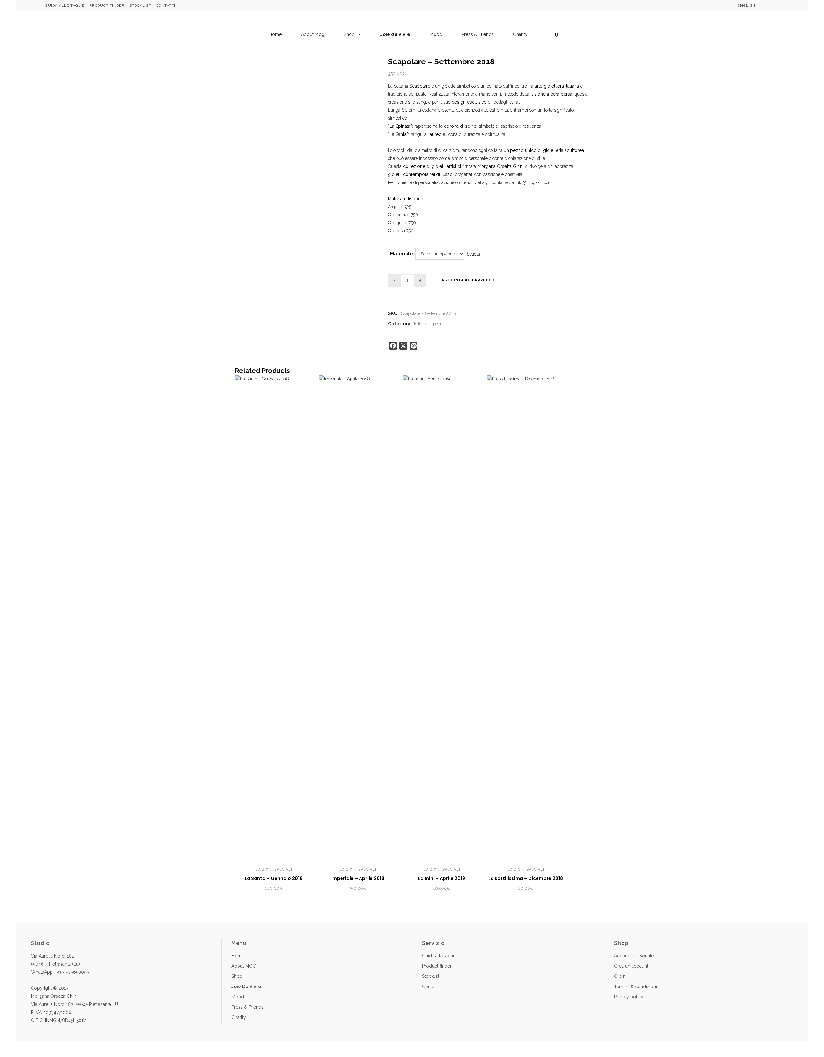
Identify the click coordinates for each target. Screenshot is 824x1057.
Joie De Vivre (246, 986)
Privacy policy (628, 996)
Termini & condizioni (635, 986)
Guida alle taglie (65, 6)
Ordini (620, 976)
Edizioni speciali (429, 323)
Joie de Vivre (395, 34)
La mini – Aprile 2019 (441, 878)
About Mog (312, 34)
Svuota (473, 253)
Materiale (401, 253)
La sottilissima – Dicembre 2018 (525, 878)
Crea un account (631, 965)
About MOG (243, 965)
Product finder (107, 6)
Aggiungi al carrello (468, 280)
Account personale (634, 955)
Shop (349, 34)
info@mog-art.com (533, 182)
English (746, 6)
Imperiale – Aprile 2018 (357, 878)
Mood (436, 34)
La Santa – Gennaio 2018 (274, 878)
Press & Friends (478, 34)
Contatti (165, 6)
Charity (520, 34)
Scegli (344, 888)
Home (275, 34)
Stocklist (140, 6)
